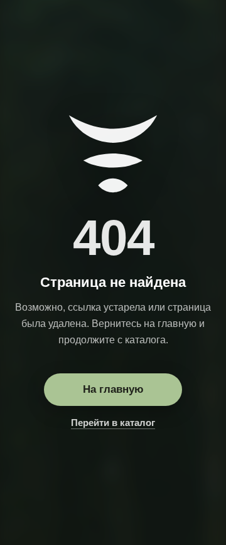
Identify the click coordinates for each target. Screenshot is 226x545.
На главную (113, 389)
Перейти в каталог (113, 422)
